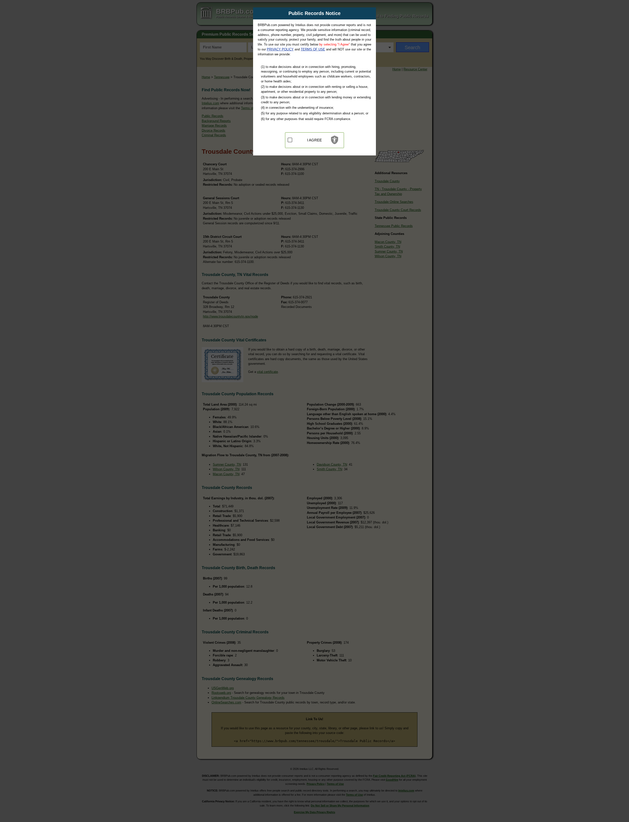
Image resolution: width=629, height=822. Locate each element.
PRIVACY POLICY (280, 49)
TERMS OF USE (313, 49)
